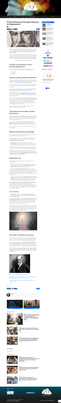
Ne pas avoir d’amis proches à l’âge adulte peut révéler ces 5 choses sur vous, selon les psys (29, 329)
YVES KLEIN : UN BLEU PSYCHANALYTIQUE (49, 25)
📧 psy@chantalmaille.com (10, 388)
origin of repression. (22, 103)
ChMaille (10, 26)
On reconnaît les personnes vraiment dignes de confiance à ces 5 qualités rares (31, 317)
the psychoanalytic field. (23, 135)
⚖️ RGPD (45, 400)
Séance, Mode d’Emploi (50, 400)
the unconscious (28, 90)
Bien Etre (25, 313)
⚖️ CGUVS (41, 400)
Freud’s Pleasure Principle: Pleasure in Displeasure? (20, 280)
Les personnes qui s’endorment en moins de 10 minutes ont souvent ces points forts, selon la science (29, 368)
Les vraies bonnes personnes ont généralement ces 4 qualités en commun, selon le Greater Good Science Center (28, 378)
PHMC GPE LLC (21, 399)
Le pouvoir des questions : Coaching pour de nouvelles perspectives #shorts (49, 29)
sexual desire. (30, 142)
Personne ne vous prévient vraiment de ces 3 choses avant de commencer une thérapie (49, 43)
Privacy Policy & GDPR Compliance (46, 82)
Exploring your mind (12, 281)
